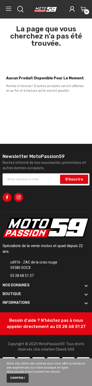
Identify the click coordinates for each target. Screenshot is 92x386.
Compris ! (17, 378)
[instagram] (18, 197)
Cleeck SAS (65, 349)
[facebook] (7, 197)
